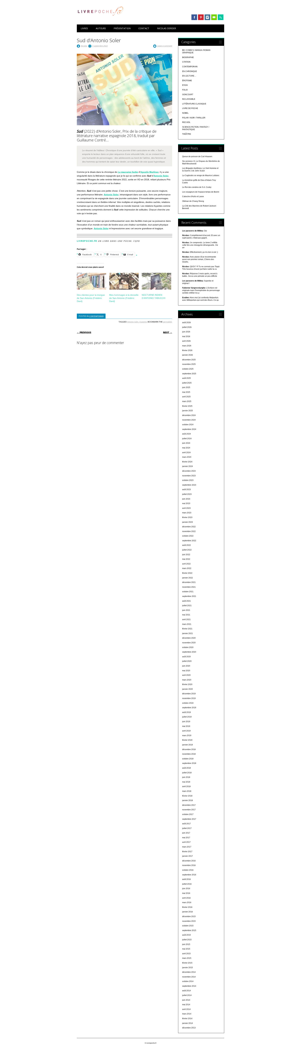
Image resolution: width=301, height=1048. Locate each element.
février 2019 (187, 740)
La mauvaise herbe (128, 172)
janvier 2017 (187, 856)
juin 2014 (186, 1000)
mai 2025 (186, 392)
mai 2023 (186, 503)
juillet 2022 (187, 550)
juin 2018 (186, 777)
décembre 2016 (189, 861)
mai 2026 (186, 336)
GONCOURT (187, 94)
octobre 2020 (187, 647)
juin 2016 (186, 888)
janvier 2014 (187, 1023)
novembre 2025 (189, 364)
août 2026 (186, 322)
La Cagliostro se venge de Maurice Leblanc (200, 175)
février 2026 (187, 350)
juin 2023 (186, 499)
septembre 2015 (189, 930)
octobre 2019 (187, 703)
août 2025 (186, 378)
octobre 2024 (187, 424)
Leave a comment (164, 45)
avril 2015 (186, 954)
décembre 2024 (189, 415)
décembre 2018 (189, 749)
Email (214, 17)
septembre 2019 (189, 708)
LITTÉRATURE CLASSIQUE (194, 104)
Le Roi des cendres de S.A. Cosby (196, 187)
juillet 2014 (187, 995)
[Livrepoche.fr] (100, 18)
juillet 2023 (187, 494)
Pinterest (201, 17)
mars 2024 (186, 457)
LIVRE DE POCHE (190, 108)
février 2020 (187, 684)
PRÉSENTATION (122, 28)
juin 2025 (186, 387)
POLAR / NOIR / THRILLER (193, 118)
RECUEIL (186, 122)
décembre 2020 (189, 638)
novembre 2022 (189, 531)
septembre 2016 (189, 875)
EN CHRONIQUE (189, 71)
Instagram (207, 17)
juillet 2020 (187, 661)
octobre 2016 (187, 870)
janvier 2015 (187, 967)
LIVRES (84, 28)
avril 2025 (186, 397)
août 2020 (186, 657)
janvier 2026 (187, 355)
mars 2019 (186, 735)
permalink (167, 321)
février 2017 (187, 851)
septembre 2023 (189, 485)
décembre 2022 (189, 527)
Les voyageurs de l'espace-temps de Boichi (200, 192)
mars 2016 (186, 902)
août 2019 (186, 712)
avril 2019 (186, 731)
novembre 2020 (189, 643)
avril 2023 (186, 508)
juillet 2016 (187, 884)
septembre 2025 (189, 374)
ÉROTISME (187, 80)
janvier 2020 (187, 689)
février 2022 (187, 573)
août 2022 (186, 545)
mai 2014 (186, 1004)
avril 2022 (186, 564)
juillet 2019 (187, 717)
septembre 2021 (189, 596)
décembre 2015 (189, 916)
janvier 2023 (187, 522)
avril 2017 (186, 842)
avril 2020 (186, 675)
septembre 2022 (189, 541)
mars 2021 (186, 624)
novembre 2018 (189, 754)
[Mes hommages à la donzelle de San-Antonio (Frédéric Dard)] (124, 281)
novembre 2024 (189, 420)
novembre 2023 (189, 476)
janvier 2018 (187, 800)
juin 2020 (186, 666)
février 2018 (187, 796)
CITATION (186, 62)
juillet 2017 (187, 828)
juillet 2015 (187, 940)
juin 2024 (186, 443)
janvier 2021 (187, 633)
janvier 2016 (187, 912)
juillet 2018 (187, 773)
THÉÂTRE (186, 134)
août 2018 (186, 768)
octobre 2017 (187, 814)
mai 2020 (186, 671)
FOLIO (185, 90)
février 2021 (187, 629)
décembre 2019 (189, 694)
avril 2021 (186, 619)
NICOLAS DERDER (166, 28)
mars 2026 (186, 346)
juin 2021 (186, 610)
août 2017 (186, 824)
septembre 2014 (189, 986)
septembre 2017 (189, 819)
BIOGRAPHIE (188, 57)
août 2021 (186, 601)
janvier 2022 (187, 578)
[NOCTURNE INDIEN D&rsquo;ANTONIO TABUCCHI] (156, 281)
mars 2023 (186, 513)
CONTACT (143, 28)
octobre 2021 (187, 591)
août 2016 (186, 879)
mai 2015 (186, 949)
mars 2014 (186, 1014)
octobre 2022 (187, 536)
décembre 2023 (189, 471)
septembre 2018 (189, 763)
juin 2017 (186, 833)
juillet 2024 (187, 438)
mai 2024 (186, 448)
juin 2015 (186, 944)
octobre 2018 (187, 759)
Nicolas (84, 45)
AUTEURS (101, 28)
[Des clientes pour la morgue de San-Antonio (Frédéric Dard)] (91, 281)
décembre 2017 (189, 805)
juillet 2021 (187, 605)
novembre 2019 (189, 698)
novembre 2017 (189, 810)
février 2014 (187, 1018)
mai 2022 (186, 559)
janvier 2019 (187, 745)
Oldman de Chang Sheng (193, 201)
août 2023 (186, 489)
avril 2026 (186, 341)
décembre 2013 (189, 1028)
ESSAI (185, 85)
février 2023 (187, 517)
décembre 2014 (189, 972)
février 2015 (187, 963)
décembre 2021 (189, 582)
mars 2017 (186, 847)
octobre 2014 (187, 981)
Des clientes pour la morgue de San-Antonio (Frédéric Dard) (91, 298)
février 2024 (187, 462)
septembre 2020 (189, 652)
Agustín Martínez (149, 172)
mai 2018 (186, 782)
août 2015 (186, 935)
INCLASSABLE (188, 99)
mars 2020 (186, 680)
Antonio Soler (161, 176)
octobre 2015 (187, 926)
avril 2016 (186, 898)
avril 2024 (186, 452)
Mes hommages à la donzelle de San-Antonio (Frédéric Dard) (123, 298)
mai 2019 (186, 726)
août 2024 (186, 434)
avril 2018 (186, 786)
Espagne (143, 321)
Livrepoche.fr (87, 241)
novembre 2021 (189, 587)
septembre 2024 (189, 429)
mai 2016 (186, 893)
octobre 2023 (187, 480)
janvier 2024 (187, 466)
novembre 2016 (189, 865)
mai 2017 (186, 837)
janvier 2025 (187, 411)
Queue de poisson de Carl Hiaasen (197, 156)
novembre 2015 (189, 921)
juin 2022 (186, 554)
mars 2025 (186, 401)
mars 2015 (186, 958)
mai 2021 (186, 615)
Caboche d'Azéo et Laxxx (193, 196)
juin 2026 (186, 332)
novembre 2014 (189, 977)
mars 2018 (186, 791)
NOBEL (185, 113)
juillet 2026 (187, 327)
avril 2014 (186, 1009)
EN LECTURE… (189, 76)
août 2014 (186, 991)
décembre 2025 (189, 360)
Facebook (194, 17)
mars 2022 (186, 568)
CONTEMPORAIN (96, 316)
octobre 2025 (187, 369)
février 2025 (187, 406)
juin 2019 (186, 721)
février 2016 (187, 907)
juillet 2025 (187, 383)
